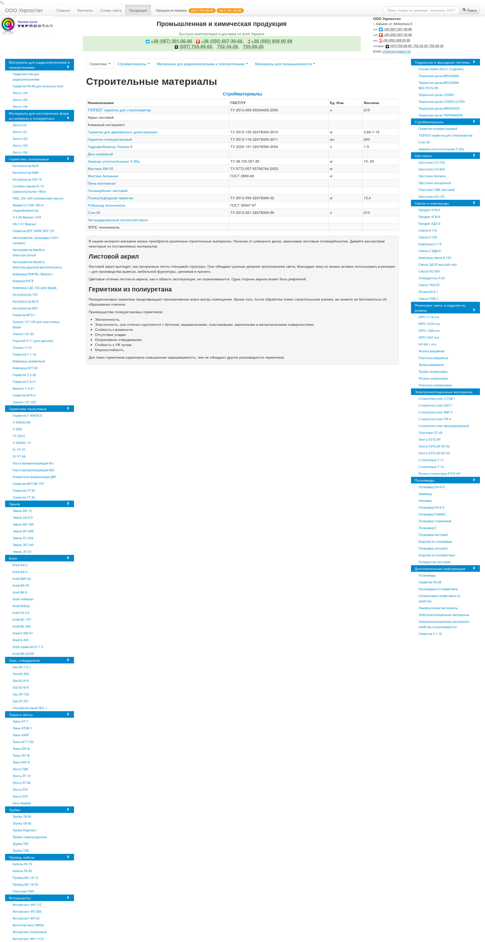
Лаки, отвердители (24, 660)
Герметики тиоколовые (28, 408)
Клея (13, 558)
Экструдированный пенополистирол (118, 219)
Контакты (85, 10)
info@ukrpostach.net (396, 51)
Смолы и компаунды (432, 203)
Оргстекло (423, 155)
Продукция (138, 10)
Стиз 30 (94, 212)
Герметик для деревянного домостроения (122, 131)
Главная (63, 10)
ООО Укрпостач (23, 10)
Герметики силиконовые (29, 158)
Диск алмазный (100, 153)
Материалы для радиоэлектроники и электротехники (39, 65)
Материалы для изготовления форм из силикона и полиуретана (39, 116)
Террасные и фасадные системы (442, 62)
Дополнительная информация (440, 568)
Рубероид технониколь (107, 205)
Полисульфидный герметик (110, 197)
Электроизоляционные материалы (443, 391)
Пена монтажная (102, 183)
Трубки (14, 809)
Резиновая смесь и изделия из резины (440, 308)
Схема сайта (111, 10)
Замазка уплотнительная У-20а (114, 161)
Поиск (471, 10)
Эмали (14, 503)
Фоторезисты (20, 897)
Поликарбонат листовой (108, 190)
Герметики (98, 63)
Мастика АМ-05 (100, 168)
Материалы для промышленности (284, 63)
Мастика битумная (103, 175)
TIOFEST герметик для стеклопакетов (119, 109)
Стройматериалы (132, 63)
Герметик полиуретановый (110, 139)
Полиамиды (424, 480)
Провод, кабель (22, 857)
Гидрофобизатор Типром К (110, 146)
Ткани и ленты (21, 714)
